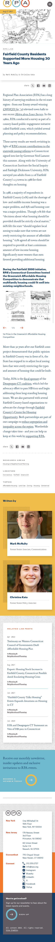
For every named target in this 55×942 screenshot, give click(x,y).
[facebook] (38, 85)
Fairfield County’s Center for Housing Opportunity (24, 412)
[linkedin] (49, 85)
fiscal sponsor (31, 379)
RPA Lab (8, 49)
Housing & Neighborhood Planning (17, 655)
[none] (27, 531)
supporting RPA (35, 436)
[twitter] (32, 85)
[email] (43, 85)
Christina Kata (28, 75)
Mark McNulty (12, 75)
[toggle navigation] (49, 4)
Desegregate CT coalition (17, 383)
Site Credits (12, 930)
